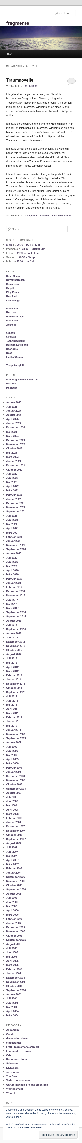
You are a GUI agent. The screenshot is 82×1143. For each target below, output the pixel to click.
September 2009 (16, 738)
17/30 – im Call (26, 261)
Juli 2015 (11, 625)
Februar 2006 (14, 919)
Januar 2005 (13, 973)
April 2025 (12, 419)
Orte (8, 1055)
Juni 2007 (12, 851)
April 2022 (12, 486)
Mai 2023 (11, 452)
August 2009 (13, 742)
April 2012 (12, 667)
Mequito (10, 288)
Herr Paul (11, 296)
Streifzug (11, 336)
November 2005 (15, 931)
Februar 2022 (14, 494)
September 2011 (16, 692)
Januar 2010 (13, 730)
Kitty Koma (12, 292)
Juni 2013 (12, 637)
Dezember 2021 (15, 503)
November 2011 (15, 683)
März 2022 (12, 490)
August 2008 (13, 793)
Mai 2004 (11, 1007)
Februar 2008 (14, 818)
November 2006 (15, 881)
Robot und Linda (16, 1059)
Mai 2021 (11, 524)
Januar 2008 (13, 822)
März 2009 (12, 763)
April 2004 (12, 1011)
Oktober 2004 (14, 986)
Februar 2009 (14, 767)
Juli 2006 (11, 897)
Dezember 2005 (15, 927)
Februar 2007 (14, 868)
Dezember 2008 (15, 776)
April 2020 (12, 570)
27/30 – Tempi (27, 257)
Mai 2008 (11, 805)
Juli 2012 (11, 658)
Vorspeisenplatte (15, 365)
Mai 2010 (11, 725)
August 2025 (13, 415)
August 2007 (13, 843)
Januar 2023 (13, 461)
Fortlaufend (12, 308)
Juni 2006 (12, 902)
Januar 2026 (13, 410)
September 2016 (16, 612)
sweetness (12, 1072)
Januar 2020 (13, 583)
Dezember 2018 (15, 591)
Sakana (10, 332)
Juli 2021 (11, 515)
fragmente (17, 22)
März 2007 (12, 864)
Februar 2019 (14, 587)
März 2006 (12, 914)
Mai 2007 (11, 856)
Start (9, 54)
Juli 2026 (11, 406)
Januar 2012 (13, 679)
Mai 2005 (11, 956)
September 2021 (16, 511)
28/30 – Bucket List (28, 244)
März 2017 (12, 608)
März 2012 (12, 671)
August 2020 (13, 553)
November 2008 (15, 780)
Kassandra (12, 284)
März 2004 (12, 1015)
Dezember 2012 (15, 641)
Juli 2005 (11, 948)
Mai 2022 (11, 482)
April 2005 (12, 961)
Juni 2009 (12, 751)
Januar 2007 (13, 872)
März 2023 (12, 457)
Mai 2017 (11, 604)
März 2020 (12, 574)
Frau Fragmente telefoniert (22, 1047)
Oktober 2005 (14, 935)
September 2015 (16, 616)
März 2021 (12, 532)
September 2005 (16, 940)
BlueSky (11, 383)
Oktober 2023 (14, 448)
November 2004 (15, 982)
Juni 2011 (12, 700)
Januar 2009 (13, 772)
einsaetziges (13, 1042)
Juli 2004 (11, 998)
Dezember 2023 (15, 440)
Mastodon (11, 387)
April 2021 (12, 528)
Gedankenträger (15, 316)
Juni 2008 (12, 801)
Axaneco (11, 324)
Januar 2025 (13, 423)
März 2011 (12, 713)
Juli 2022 (11, 473)
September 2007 (16, 839)
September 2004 (16, 990)
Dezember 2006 (15, 877)
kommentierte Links (18, 1051)
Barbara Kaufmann (17, 344)
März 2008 (12, 814)
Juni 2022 (12, 478)
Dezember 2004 (15, 977)
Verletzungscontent (18, 1080)
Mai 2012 (11, 662)
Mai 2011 (11, 704)
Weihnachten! (14, 1089)
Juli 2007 (11, 847)
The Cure (11, 1076)
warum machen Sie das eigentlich (27, 1084)
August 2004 (13, 994)
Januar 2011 (13, 721)
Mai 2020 (11, 566)
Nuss (9, 353)
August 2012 (13, 654)
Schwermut (13, 1063)
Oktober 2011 (14, 688)
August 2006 (13, 893)
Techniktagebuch (15, 341)
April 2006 (12, 910)
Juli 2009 (11, 746)
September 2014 (16, 629)
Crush (10, 1034)
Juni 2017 (12, 600)
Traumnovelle (19, 80)
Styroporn (12, 1068)
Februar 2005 (14, 969)
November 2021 (15, 507)
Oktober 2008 (14, 784)
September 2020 (16, 549)
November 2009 (15, 734)
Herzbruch (12, 312)
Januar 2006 (13, 923)
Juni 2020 (12, 562)
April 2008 (12, 809)
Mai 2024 (11, 432)
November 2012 (15, 646)
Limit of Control (14, 357)
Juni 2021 (12, 520)
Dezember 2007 (15, 826)
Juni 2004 (12, 1003)
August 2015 (13, 620)
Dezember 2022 (15, 465)
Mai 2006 (11, 906)
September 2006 (16, 889)
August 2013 (13, 633)
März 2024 (12, 436)
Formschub (12, 320)
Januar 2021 (13, 541)
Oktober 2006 (14, 885)
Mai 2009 (11, 755)
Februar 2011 (14, 717)
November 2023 (15, 444)
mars (9, 244)
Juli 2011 (11, 696)
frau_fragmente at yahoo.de (22, 379)
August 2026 (13, 402)
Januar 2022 (13, 499)
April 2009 (12, 759)
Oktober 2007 (14, 835)
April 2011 (12, 709)
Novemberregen (15, 280)
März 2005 (12, 965)
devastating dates (17, 1038)
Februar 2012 (14, 675)
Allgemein (32, 215)
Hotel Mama (13, 276)
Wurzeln (11, 1093)
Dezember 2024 (15, 427)
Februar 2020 (14, 578)
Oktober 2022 (14, 469)
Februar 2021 (14, 537)
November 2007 (15, 830)
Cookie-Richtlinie (32, 1127)
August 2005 (13, 944)
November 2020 (15, 545)
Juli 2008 (11, 797)
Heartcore (12, 349)
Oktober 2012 (14, 650)
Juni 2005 (12, 952)
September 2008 (16, 788)
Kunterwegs (13, 300)
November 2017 (15, 595)
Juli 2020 (11, 557)
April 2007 (12, 860)
